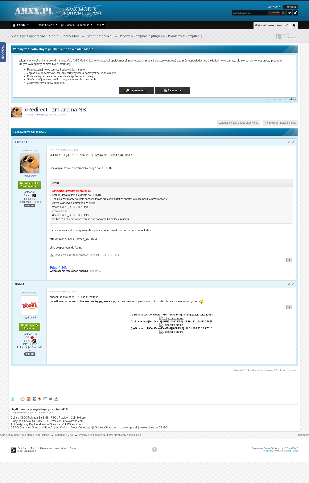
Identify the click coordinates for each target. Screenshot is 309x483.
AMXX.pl (279, 450)
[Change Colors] (295, 12)
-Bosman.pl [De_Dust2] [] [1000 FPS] (156, 314)
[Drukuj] (50, 398)
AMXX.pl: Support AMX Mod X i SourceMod (24, 434)
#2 (289, 284)
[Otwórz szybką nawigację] (294, 25)
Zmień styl (23, 448)
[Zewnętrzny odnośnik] (171, 318)
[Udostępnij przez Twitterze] (12, 398)
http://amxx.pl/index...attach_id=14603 (73, 239)
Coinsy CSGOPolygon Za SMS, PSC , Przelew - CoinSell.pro (48, 417)
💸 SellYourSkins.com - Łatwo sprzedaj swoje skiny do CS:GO (129, 427)
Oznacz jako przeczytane (53, 448)
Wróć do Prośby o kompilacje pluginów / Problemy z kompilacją (266, 370)
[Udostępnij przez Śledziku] (34, 398)
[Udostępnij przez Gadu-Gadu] (39, 398)
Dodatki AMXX (44, 24)
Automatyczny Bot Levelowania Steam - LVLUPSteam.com (47, 424)
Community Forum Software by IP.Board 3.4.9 (275, 448)
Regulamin (303, 434)
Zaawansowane (289, 13)
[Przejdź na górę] (154, 449)
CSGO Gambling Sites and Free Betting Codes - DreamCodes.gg (50, 427)
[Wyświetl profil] (30, 163)
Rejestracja (290, 6)
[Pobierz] (56, 398)
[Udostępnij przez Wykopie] (22, 398)
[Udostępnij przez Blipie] (28, 398)
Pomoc (73, 448)
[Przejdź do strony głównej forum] (57, 10)
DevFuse (291, 99)
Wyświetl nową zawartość (271, 25)
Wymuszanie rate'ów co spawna (69, 271)
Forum (20, 24)
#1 (289, 142)
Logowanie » (274, 6)
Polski (34, 448)
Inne (98, 24)
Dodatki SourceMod (76, 24)
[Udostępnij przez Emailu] (45, 398)
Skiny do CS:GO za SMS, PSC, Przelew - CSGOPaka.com (47, 421)
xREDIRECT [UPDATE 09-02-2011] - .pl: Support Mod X (91, 155)
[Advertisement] (87, 383)
